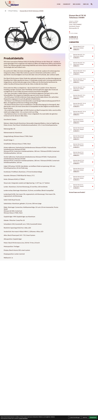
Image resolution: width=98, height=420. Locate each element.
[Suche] (91, 4)
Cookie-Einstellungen (74, 417)
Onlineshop (66, 4)
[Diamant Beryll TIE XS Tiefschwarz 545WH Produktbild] (33, 33)
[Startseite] (5, 10)
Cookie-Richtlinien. (23, 418)
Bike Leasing (76, 4)
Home (58, 4)
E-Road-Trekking (12, 11)
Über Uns (86, 4)
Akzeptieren (93, 417)
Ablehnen (85, 417)
